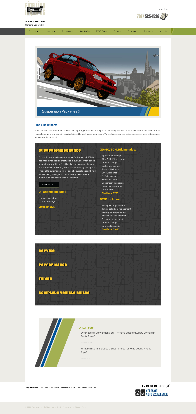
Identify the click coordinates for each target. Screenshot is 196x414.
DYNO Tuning (101, 31)
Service (47, 251)
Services (32, 31)
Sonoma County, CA (34, 25)
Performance (53, 265)
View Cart (163, 9)
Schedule (47, 184)
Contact (44, 388)
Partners (117, 31)
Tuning (45, 279)
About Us (163, 31)
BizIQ (59, 407)
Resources (148, 31)
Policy (84, 407)
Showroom (132, 31)
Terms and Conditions (71, 407)
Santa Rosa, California (87, 388)
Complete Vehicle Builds (64, 293)
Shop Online (84, 31)
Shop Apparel (67, 31)
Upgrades (49, 31)
